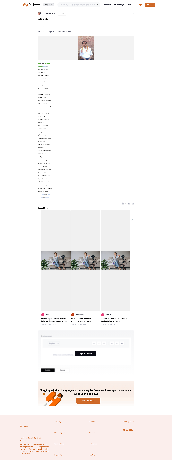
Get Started (88, 400)
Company (57, 422)
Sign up (150, 4)
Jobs (129, 5)
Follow (62, 13)
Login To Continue (85, 354)
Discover (107, 5)
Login (140, 5)
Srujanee (24, 426)
